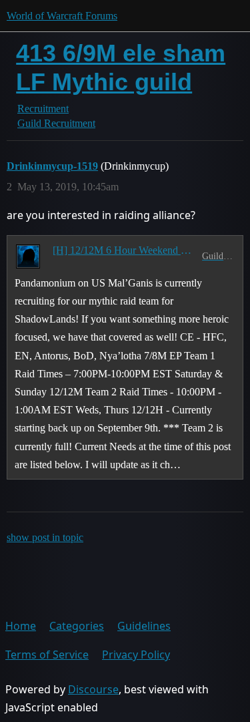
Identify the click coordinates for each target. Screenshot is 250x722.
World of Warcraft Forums (62, 15)
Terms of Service (47, 654)
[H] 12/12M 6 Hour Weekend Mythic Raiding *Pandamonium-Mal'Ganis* (125, 250)
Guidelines (144, 625)
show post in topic (45, 537)
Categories (76, 625)
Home (20, 625)
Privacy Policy (136, 654)
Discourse (93, 689)
